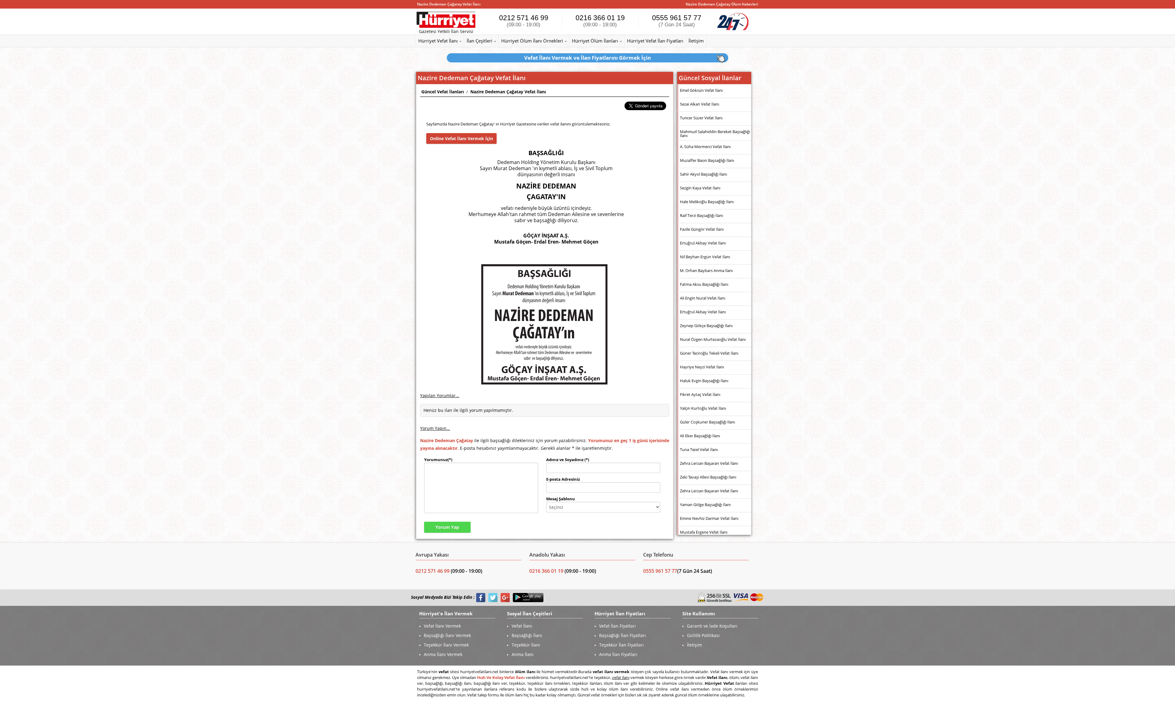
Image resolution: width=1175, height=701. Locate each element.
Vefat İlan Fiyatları (617, 626)
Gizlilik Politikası (703, 635)
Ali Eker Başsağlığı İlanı (700, 435)
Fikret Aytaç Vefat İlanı (700, 394)
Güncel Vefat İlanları (442, 92)
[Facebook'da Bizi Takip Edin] (480, 597)
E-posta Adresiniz (563, 479)
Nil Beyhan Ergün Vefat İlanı (705, 256)
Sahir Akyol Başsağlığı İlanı (703, 174)
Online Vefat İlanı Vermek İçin (461, 138)
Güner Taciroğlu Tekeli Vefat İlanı (709, 353)
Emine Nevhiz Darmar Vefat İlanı (709, 518)
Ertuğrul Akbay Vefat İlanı (703, 243)
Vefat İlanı (522, 626)
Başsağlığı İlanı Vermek (447, 635)
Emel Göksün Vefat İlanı (701, 90)
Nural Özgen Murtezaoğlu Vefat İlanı (713, 339)
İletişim (696, 41)
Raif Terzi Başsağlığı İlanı (701, 215)
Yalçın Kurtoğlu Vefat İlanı (703, 408)
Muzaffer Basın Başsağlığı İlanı (707, 160)
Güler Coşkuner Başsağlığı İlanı (707, 422)
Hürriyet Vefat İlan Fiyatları (655, 41)
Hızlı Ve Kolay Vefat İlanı (501, 677)
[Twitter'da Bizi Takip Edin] (493, 597)
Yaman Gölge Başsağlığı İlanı (705, 504)
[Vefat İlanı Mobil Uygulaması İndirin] (528, 597)
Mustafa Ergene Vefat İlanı (703, 532)
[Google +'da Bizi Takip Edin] (505, 597)
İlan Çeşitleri (479, 41)
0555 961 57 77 (676, 21)
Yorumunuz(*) (438, 459)
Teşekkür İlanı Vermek (446, 645)
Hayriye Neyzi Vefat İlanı (702, 367)
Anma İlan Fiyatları (618, 654)
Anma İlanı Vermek (443, 654)
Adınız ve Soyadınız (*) (567, 459)
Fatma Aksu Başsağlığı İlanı (704, 284)
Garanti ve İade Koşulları (712, 626)
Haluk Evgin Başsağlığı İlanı (704, 380)
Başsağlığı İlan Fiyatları (622, 635)
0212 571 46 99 (523, 21)
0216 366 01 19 (600, 21)
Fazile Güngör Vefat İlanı (702, 229)
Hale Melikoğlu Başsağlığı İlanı (707, 201)
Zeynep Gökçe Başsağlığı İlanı (706, 325)
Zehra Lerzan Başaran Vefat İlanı (709, 463)
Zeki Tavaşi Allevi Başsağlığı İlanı (708, 477)
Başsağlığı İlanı (527, 635)
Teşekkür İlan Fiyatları (621, 645)
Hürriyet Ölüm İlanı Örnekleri (532, 41)
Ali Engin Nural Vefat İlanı (702, 298)
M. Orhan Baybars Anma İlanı (706, 270)
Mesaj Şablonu (560, 499)
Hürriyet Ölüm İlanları (595, 41)
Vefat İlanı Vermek (442, 626)
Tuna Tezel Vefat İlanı (699, 449)
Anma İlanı (523, 654)
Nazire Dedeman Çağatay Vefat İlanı (508, 92)
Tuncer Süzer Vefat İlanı (701, 118)
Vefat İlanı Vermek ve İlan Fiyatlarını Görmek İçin (587, 57)
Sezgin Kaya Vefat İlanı (700, 188)
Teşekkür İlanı (526, 645)
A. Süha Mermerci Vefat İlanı (705, 146)
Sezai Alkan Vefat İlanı (699, 104)
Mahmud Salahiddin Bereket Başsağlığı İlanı (715, 133)
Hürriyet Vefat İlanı (438, 41)
